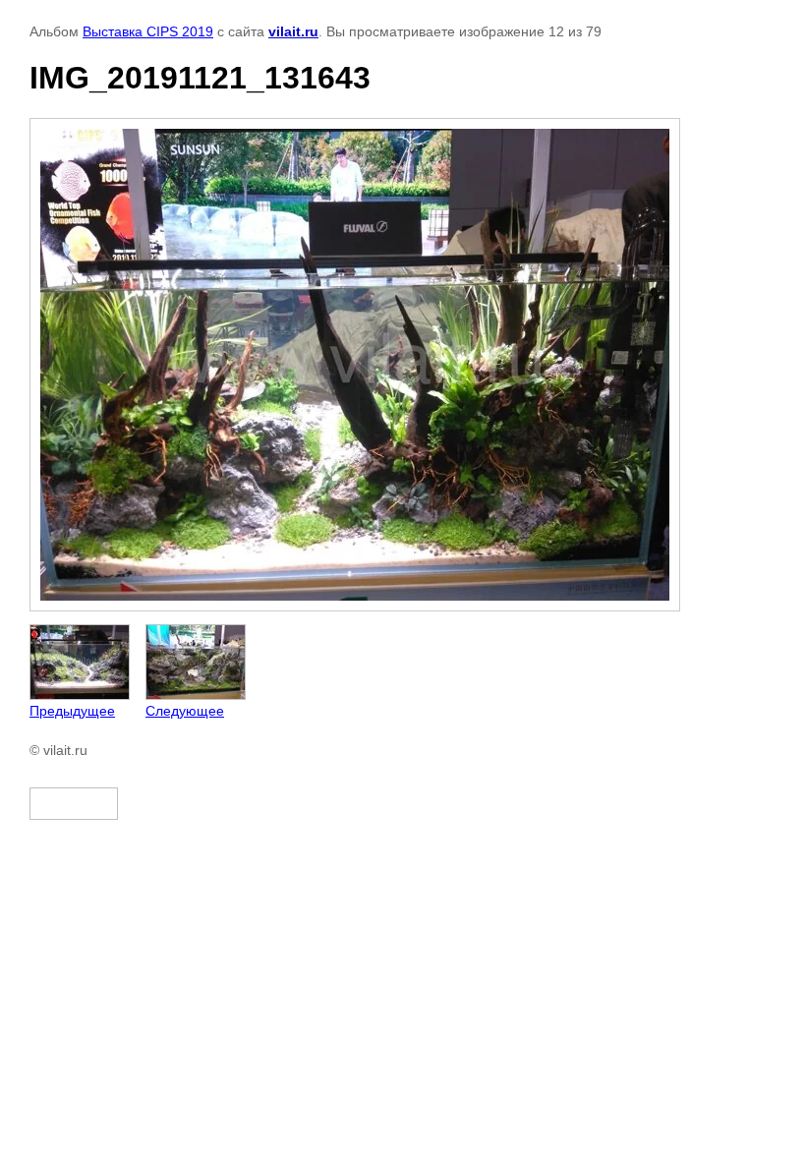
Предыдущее (72, 711)
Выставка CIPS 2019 (148, 31)
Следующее (184, 711)
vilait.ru (293, 31)
